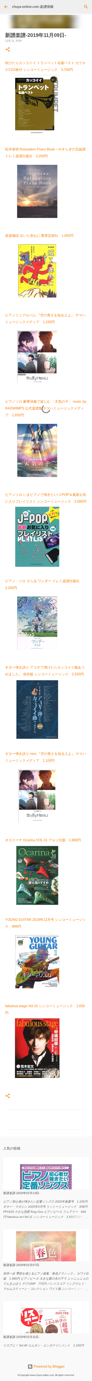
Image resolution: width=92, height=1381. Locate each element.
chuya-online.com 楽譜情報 (32, 6)
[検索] (86, 7)
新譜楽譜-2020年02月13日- (21, 1193)
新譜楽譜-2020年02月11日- (21, 1337)
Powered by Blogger (49, 1366)
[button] (7, 50)
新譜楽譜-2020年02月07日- (21, 1265)
